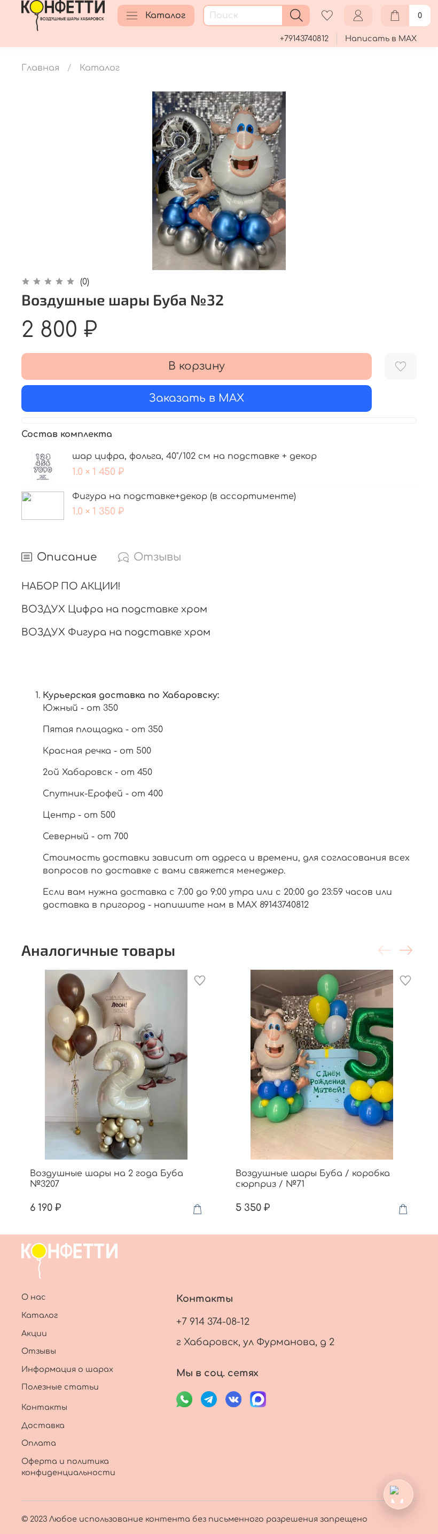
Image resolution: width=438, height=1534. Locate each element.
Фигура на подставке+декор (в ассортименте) (184, 496)
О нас (33, 1297)
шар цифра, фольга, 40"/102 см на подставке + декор (194, 456)
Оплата (38, 1443)
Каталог (165, 15)
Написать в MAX (381, 38)
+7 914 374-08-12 (212, 1321)
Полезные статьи (60, 1387)
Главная (40, 68)
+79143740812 (304, 38)
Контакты (44, 1407)
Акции (34, 1333)
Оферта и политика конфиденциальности (68, 1467)
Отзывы (38, 1351)
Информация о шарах (67, 1369)
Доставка (43, 1425)
